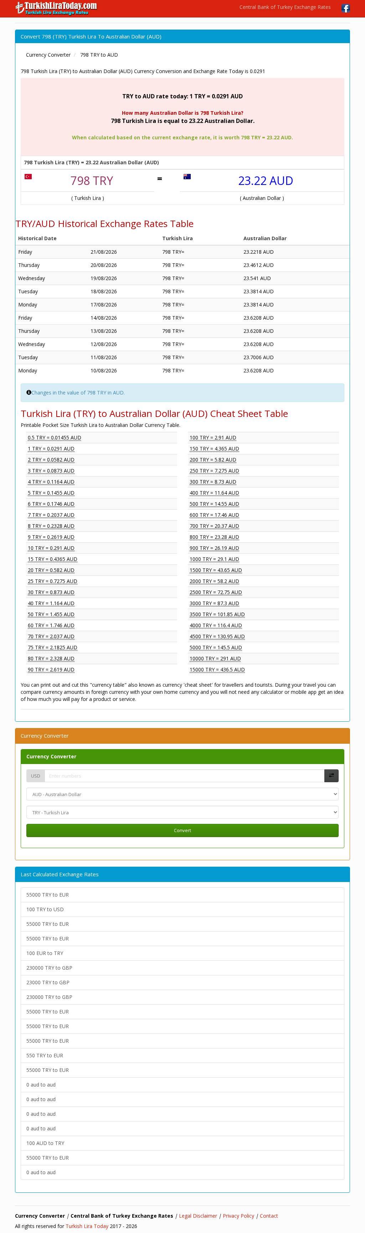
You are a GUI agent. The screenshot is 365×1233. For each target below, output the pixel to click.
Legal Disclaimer (198, 1215)
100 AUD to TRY (45, 1143)
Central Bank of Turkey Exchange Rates (285, 7)
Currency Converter (51, 756)
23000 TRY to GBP (48, 982)
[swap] (331, 776)
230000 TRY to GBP (49, 967)
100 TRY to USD (45, 909)
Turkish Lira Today (87, 1226)
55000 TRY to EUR (47, 894)
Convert (182, 830)
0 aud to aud (41, 1084)
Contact (269, 1215)
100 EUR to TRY (44, 953)
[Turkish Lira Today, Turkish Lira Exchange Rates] (57, 8)
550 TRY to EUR (44, 1055)
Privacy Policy (238, 1215)
